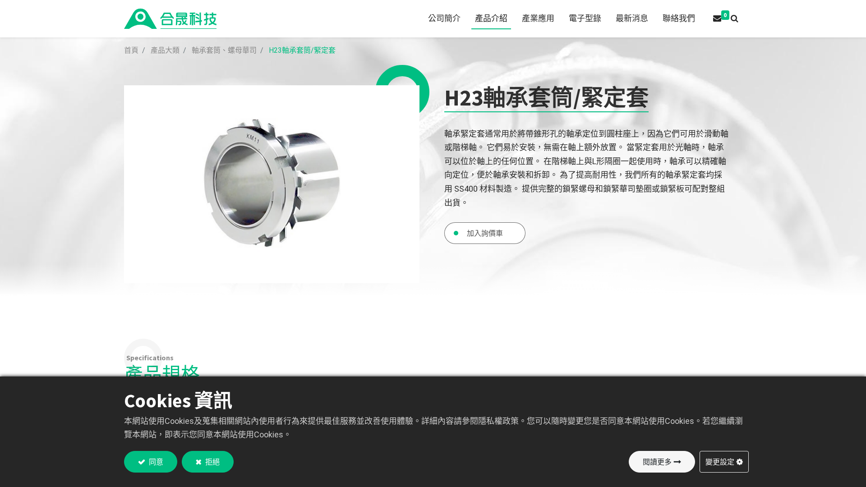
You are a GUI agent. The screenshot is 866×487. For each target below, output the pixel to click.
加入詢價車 (485, 233)
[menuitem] (444, 18)
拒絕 (212, 461)
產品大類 (165, 50)
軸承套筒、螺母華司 (224, 50)
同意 (155, 461)
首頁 (131, 50)
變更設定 (719, 461)
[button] (734, 18)
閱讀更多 (657, 461)
